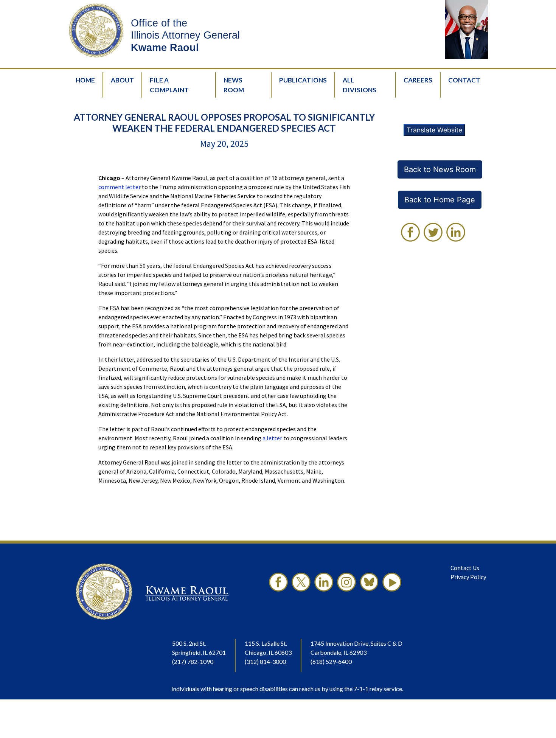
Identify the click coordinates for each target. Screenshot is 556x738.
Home (85, 80)
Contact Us (464, 568)
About (122, 80)
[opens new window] (278, 591)
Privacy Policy (468, 577)
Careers (418, 80)
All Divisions (359, 85)
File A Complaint (169, 85)
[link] (410, 232)
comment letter (119, 187)
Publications (303, 80)
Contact (464, 80)
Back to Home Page (439, 199)
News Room (234, 85)
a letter (272, 438)
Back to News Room (440, 169)
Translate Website (434, 130)
